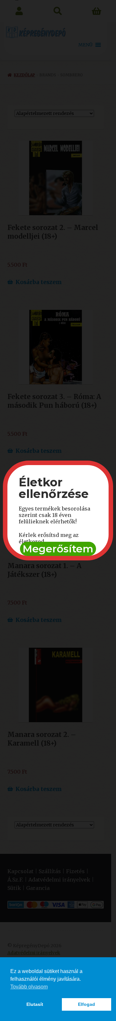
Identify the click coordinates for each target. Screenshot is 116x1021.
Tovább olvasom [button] (29, 986)
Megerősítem (58, 548)
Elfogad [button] (86, 1004)
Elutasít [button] (34, 1004)
